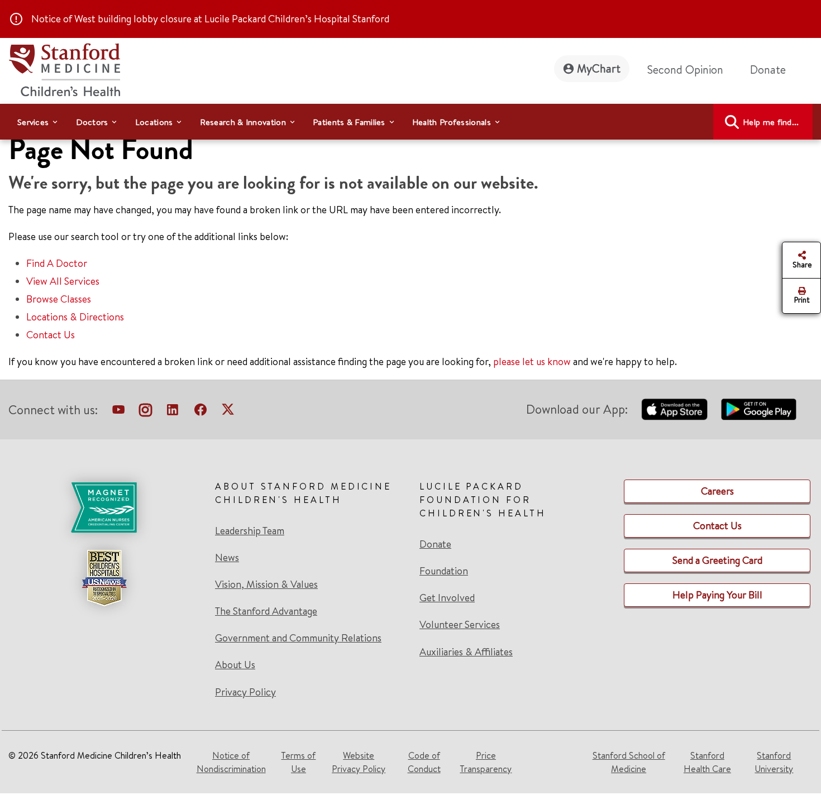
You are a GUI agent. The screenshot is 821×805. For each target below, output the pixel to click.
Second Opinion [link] (685, 69)
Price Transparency (486, 762)
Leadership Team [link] (249, 531)
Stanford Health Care (707, 762)
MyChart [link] (598, 68)
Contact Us (50, 335)
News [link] (227, 557)
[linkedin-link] (172, 411)
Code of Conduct (424, 762)
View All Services (62, 281)
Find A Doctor (56, 263)
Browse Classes (58, 299)
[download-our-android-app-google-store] (758, 409)
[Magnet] (104, 507)
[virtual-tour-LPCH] (118, 411)
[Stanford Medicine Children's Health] (64, 68)
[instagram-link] (145, 411)
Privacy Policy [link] (245, 692)
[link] (104, 589)
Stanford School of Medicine (629, 762)
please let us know (532, 361)
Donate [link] (768, 69)
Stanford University (774, 762)
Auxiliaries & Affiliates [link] (466, 652)
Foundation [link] (443, 571)
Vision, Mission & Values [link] (266, 584)
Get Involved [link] (447, 598)
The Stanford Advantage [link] (266, 611)
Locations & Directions (75, 317)
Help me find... (771, 122)
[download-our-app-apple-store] (674, 409)
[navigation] (410, 122)
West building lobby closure (133, 19)
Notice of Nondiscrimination (231, 762)
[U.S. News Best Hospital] (104, 578)
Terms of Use (298, 762)
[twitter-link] (228, 411)
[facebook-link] (200, 411)
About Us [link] (235, 665)
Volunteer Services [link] (459, 624)
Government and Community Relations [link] (298, 638)
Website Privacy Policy (358, 762)
